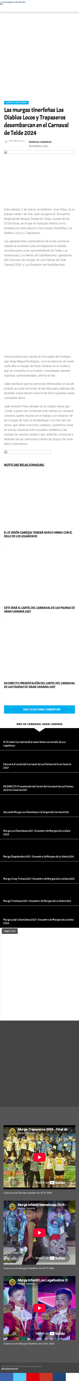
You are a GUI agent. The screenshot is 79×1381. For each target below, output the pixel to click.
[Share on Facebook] (6, 1377)
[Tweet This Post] (19, 1377)
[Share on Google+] (46, 1377)
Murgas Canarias (40, 142)
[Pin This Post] (33, 1377)
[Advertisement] (39, 55)
